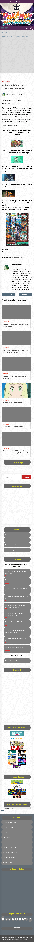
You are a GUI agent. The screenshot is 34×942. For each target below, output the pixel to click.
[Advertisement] (17, 56)
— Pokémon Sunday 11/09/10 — (14, 427)
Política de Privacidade (10, 822)
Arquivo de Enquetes (11, 661)
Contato (5, 842)
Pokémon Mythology (7, 937)
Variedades (6, 81)
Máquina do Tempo (9, 857)
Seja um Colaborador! (9, 847)
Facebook (17, 928)
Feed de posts (9, 540)
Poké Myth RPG (7, 832)
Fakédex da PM (7, 837)
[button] (27, 28)
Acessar (7, 535)
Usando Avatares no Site (10, 852)
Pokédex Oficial (7, 863)
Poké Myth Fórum (8, 827)
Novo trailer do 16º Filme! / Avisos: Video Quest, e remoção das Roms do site (16, 453)
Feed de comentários (11, 545)
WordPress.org (9, 550)
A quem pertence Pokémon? (12, 402)
